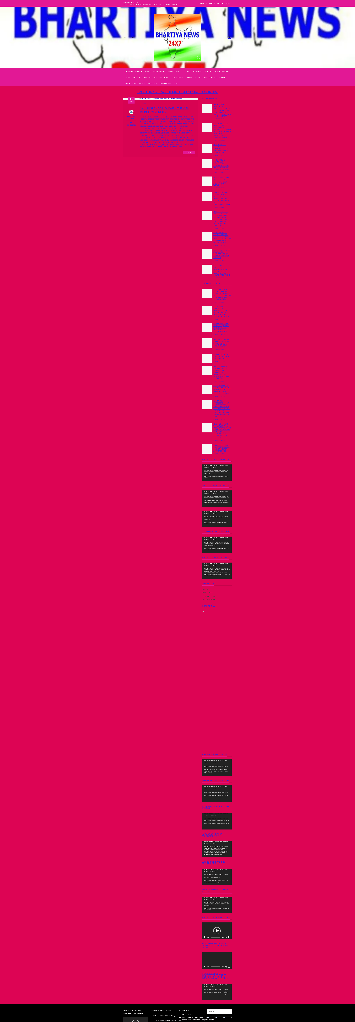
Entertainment (159, 71)
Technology (197, 71)
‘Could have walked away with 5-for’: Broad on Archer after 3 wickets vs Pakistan (221, 254)
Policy (228, 3)
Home (176, 83)
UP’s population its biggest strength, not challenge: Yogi (221, 356)
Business (187, 71)
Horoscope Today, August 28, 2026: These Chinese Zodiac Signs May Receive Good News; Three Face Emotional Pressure (222, 198)
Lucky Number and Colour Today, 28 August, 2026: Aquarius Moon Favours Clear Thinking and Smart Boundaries (221, 372)
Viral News (157, 77)
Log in (205, 589)
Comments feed (208, 596)
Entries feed (207, 593)
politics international (133, 71)
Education (147, 77)
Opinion (170, 71)
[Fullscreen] (229, 967)
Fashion (167, 77)
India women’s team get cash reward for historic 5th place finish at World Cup (221, 181)
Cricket (128, 77)
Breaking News (165, 83)
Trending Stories (209, 77)
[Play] (205, 967)
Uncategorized (130, 83)
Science (148, 71)
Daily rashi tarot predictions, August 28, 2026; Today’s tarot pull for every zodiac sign (222, 389)
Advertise (220, 3)
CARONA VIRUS (152, 83)
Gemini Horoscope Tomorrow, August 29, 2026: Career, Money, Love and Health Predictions (221, 327)
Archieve (136, 77)
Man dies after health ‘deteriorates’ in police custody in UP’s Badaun (221, 148)
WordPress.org (208, 599)
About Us (203, 3)
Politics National (222, 71)
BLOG (153, 1015)
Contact (212, 3)
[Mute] (226, 967)
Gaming (222, 77)
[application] (217, 472)
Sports (178, 71)
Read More (188, 152)
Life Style (209, 71)
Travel (189, 77)
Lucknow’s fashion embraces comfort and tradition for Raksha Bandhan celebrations (221, 343)
